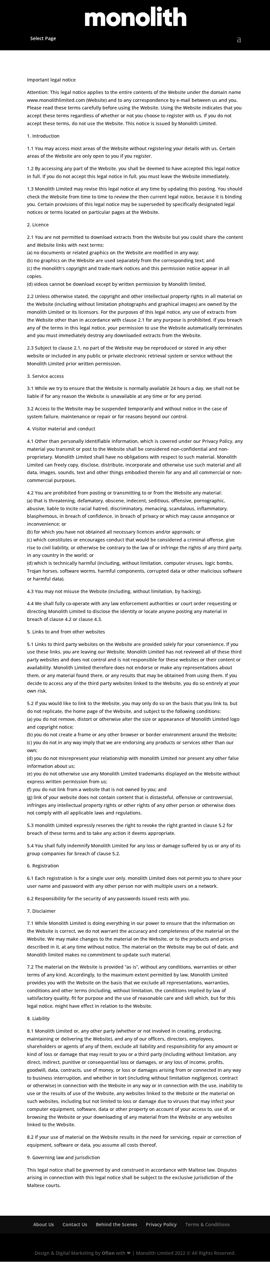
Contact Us (75, 1224)
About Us (43, 1224)
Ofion (108, 1253)
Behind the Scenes (116, 1224)
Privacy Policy (161, 1224)
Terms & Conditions (207, 1224)
